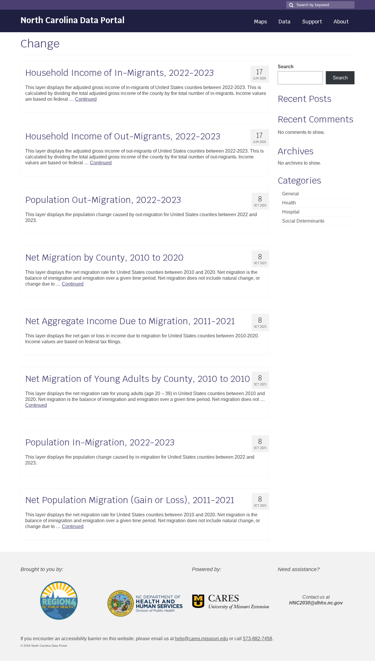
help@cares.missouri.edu (201, 638)
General (290, 193)
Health (289, 202)
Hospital (290, 211)
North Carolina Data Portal (73, 20)
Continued (86, 99)
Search (286, 66)
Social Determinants (303, 220)
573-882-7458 (257, 638)
